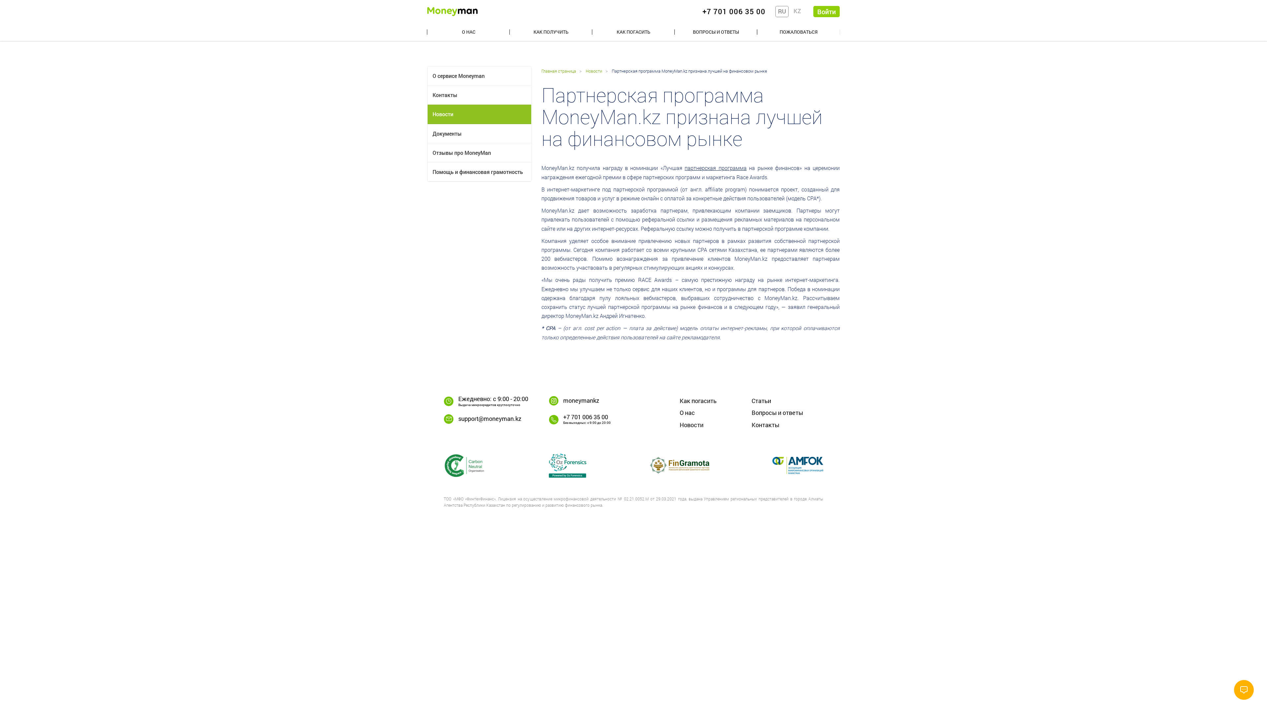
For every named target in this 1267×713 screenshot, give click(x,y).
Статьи (761, 401)
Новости (443, 114)
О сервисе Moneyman (459, 75)
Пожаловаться (799, 32)
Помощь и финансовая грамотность (478, 171)
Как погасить (633, 32)
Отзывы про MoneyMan (462, 152)
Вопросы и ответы (716, 32)
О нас (468, 32)
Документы (447, 133)
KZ (797, 11)
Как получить (551, 32)
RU (782, 11)
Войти (826, 11)
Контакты (445, 94)
